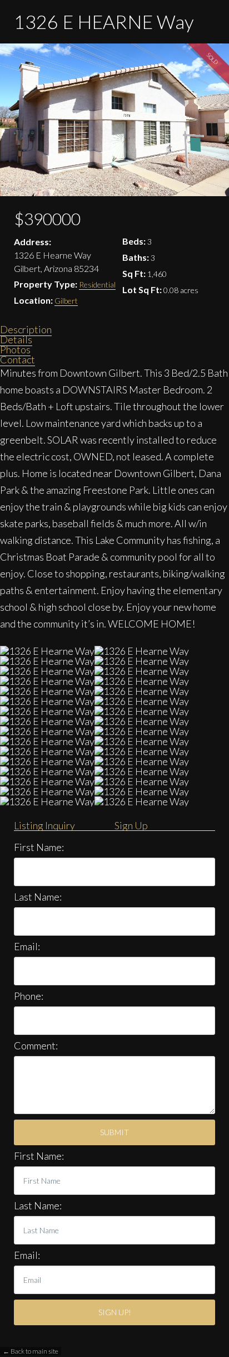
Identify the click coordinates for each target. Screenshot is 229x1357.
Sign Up (131, 825)
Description (26, 329)
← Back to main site (30, 1351)
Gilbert (66, 300)
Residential (97, 284)
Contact (17, 359)
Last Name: (38, 897)
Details (16, 339)
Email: (27, 946)
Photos (15, 349)
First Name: (39, 847)
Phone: (28, 996)
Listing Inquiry (44, 825)
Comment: (36, 1045)
